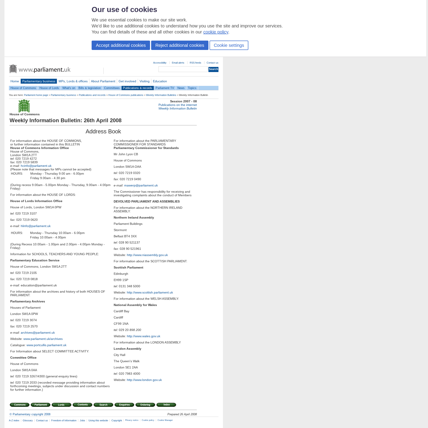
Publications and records (92, 95)
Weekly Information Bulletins (161, 95)
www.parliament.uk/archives (43, 339)
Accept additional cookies (121, 45)
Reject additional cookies (179, 45)
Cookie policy (148, 420)
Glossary (28, 420)
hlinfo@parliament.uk (36, 226)
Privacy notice (131, 420)
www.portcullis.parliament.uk (46, 345)
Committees (112, 88)
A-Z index (14, 420)
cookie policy (215, 31)
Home (14, 81)
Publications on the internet (177, 105)
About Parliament (103, 81)
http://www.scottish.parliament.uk (150, 292)
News (181, 88)
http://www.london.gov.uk (144, 380)
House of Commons (23, 88)
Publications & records (137, 88)
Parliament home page (36, 95)
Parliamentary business (38, 81)
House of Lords (49, 88)
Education (160, 81)
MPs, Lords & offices (73, 81)
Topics (192, 88)
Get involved (127, 81)
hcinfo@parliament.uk (36, 165)
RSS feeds (195, 62)
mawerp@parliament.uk (141, 185)
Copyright (116, 420)
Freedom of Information (63, 420)
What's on (68, 88)
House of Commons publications (125, 95)
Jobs (82, 420)
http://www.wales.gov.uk (143, 336)
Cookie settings (229, 45)
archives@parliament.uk (38, 332)
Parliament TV (165, 88)
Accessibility (160, 62)
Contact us (212, 62)
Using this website (98, 420)
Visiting (145, 81)
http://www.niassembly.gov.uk (147, 255)
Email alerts (178, 62)
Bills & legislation (89, 88)
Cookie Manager (165, 420)
